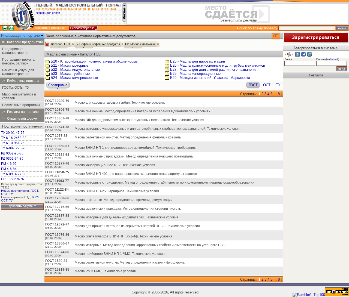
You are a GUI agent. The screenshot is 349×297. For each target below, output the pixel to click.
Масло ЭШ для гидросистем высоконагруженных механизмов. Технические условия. (140, 120)
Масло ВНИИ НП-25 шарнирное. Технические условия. (117, 191)
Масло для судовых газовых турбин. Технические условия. (120, 102)
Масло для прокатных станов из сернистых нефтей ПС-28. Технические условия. (138, 226)
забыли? (332, 59)
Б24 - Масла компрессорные (74, 78)
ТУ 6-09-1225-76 (13, 148)
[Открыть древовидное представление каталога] (47, 44)
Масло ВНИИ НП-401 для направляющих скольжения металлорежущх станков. (136, 174)
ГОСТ (34, 190)
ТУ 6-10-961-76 (13, 143)
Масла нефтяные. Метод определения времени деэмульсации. (124, 200)
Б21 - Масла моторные (69, 65)
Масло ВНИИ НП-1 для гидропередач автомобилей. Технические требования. (135, 148)
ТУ (11, 194)
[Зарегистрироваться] (315, 42)
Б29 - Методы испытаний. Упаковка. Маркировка (210, 78)
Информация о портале (21, 35)
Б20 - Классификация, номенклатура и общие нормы (94, 61)
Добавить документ (22, 206)
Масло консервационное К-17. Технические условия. (115, 165)
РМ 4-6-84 (9, 169)
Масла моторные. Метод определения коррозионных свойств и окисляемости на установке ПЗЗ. (150, 245)
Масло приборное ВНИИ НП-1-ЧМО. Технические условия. (120, 254)
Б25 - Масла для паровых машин (197, 61)
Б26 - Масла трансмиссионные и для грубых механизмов (217, 65)
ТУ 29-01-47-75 (13, 133)
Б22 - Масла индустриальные (75, 69)
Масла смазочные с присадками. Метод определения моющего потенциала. (134, 156)
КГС (276, 36)
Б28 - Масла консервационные (195, 74)
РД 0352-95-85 (12, 153)
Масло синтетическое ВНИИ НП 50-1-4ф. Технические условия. (124, 236)
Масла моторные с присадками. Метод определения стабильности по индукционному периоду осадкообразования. (165, 182)
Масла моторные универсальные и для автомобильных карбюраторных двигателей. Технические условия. (157, 129)
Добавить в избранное (50, 27)
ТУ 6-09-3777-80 (13, 174)
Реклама (316, 75)
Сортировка (57, 85)
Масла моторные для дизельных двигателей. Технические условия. (127, 217)
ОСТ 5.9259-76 (12, 179)
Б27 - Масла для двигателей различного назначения (213, 69)
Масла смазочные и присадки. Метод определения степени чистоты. (128, 209)
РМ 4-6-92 (9, 164)
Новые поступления (15, 190)
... (275, 94)
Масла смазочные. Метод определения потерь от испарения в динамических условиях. (143, 111)
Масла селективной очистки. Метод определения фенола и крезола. (128, 137)
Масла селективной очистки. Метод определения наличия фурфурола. (130, 262)
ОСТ (4, 194)
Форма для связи (48, 12)
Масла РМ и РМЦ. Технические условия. (106, 271)
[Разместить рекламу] (124, 22)
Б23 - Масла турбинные (70, 74)
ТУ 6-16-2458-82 (13, 138)
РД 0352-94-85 (12, 158)
